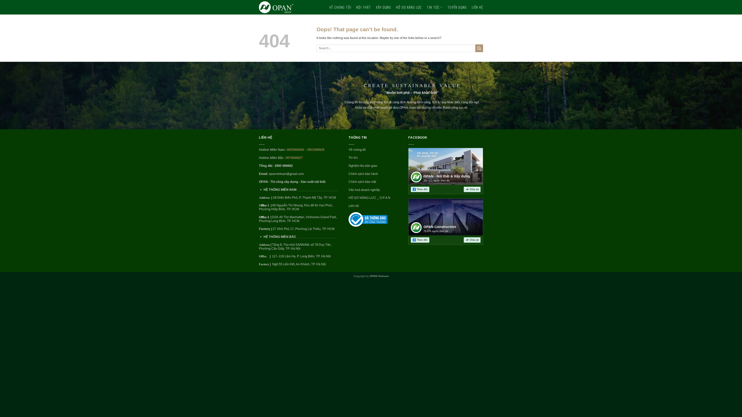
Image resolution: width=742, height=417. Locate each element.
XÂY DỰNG (383, 7)
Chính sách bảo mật (362, 181)
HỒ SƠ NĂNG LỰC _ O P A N (370, 197)
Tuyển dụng (457, 7)
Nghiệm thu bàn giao (363, 165)
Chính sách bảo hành (363, 173)
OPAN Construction (440, 227)
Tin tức (433, 7)
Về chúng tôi (340, 7)
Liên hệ (477, 7)
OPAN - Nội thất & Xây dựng (447, 176)
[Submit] (479, 48)
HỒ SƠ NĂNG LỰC (409, 7)
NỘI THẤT (363, 7)
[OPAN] (276, 7)
